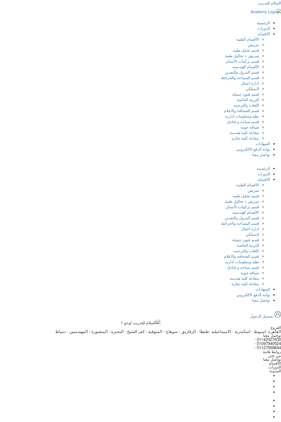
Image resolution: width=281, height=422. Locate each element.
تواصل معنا (261, 154)
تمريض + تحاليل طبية (242, 55)
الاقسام (264, 33)
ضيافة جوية (250, 127)
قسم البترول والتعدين (242, 72)
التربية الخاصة (248, 99)
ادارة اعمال (250, 83)
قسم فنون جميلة (245, 94)
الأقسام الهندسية (245, 66)
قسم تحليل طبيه (246, 50)
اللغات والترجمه (246, 105)
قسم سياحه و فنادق (243, 121)
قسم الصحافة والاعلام (241, 110)
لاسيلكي (252, 88)
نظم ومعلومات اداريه (242, 116)
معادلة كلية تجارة (245, 138)
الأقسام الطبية (247, 39)
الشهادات (262, 143)
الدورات (263, 28)
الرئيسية (263, 22)
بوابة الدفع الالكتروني (253, 149)
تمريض (253, 44)
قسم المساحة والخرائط (240, 77)
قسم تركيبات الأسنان (242, 61)
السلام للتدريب (269, 2)
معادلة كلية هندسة (244, 132)
